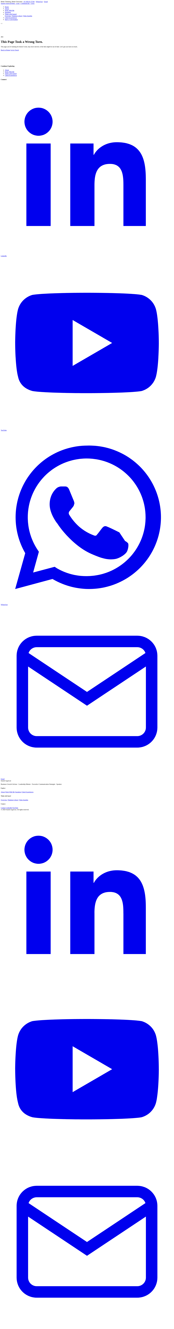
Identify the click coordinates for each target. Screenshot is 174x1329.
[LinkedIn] (87, 982)
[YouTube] (87, 1155)
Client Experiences (11, 18)
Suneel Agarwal (18, 3)
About (7, 9)
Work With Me (9, 10)
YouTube (15, 808)
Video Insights (27, 16)
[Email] (87, 1327)
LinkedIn (9, 808)
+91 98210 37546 (29, 2)
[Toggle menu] (1, 23)
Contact (3, 808)
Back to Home (5, 50)
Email (46, 2)
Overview (8, 16)
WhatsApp (39, 2)
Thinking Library (17, 16)
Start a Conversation (11, 19)
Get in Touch (14, 50)
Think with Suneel (11, 14)
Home (7, 7)
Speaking (8, 12)
